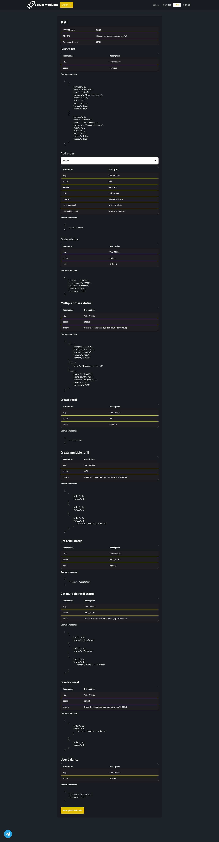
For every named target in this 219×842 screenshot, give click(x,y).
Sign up (186, 5)
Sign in (156, 5)
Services (167, 5)
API (177, 5)
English (65, 5)
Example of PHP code (72, 810)
